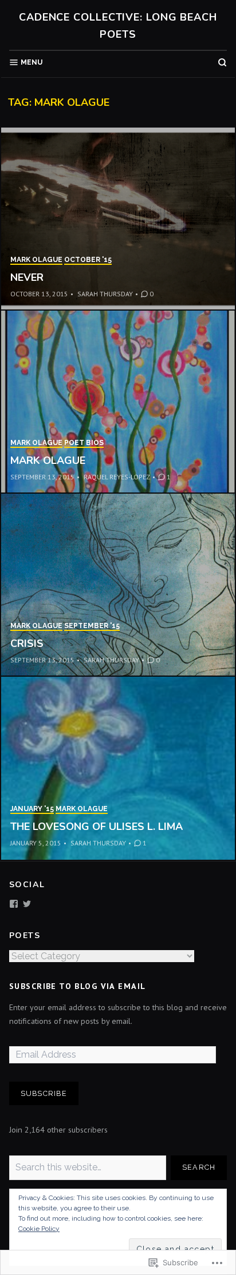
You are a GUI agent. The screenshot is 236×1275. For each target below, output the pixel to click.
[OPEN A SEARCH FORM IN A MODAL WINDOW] (222, 62)
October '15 (88, 260)
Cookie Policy (39, 1229)
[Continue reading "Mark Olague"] (118, 402)
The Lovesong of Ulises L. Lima (96, 826)
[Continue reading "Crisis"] (118, 585)
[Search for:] (87, 1167)
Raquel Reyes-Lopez (117, 476)
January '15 (32, 809)
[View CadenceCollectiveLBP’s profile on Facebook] (13, 903)
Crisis (27, 643)
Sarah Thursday (105, 293)
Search (199, 1167)
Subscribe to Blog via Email (77, 986)
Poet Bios (84, 443)
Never (27, 277)
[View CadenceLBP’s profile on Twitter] (27, 903)
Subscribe (44, 1093)
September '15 (92, 626)
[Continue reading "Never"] (118, 219)
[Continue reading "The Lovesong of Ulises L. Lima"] (118, 768)
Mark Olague (36, 260)
